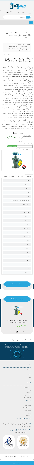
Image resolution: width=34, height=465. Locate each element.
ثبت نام (23, 12)
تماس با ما (29, 380)
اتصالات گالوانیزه (27, 410)
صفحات (29, 375)
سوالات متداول (28, 395)
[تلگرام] (29, 345)
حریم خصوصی (28, 415)
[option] (17, 160)
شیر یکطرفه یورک (27, 387)
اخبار (30, 372)
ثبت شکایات (28, 392)
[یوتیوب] (25, 345)
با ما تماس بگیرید (17, 463)
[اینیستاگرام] (13, 345)
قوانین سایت (28, 413)
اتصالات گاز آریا (28, 405)
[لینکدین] (21, 345)
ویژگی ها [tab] (29, 176)
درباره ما (29, 377)
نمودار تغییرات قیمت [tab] (9, 176)
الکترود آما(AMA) (27, 408)
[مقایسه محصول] (4, 331)
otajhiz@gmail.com (20, 433)
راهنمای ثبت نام (27, 397)
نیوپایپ (29, 390)
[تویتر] (17, 345)
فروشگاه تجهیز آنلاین (9, 457)
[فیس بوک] (5, 345)
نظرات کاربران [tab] (20, 176)
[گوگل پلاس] (9, 345)
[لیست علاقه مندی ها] (2, 54)
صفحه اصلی (28, 370)
